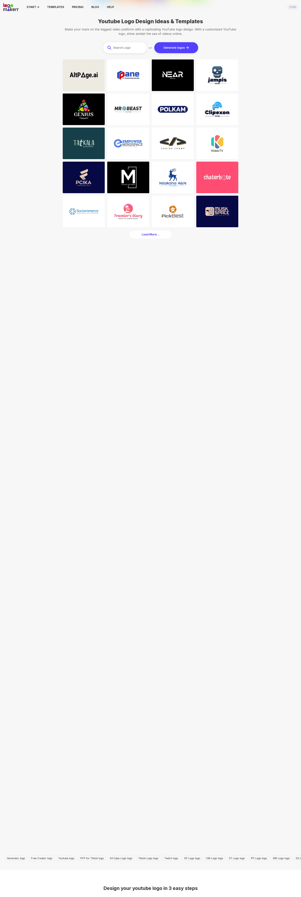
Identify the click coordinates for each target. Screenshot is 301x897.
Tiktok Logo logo (148, 858)
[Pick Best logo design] (173, 211)
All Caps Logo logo (121, 858)
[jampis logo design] (217, 75)
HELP (110, 7)
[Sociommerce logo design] (84, 211)
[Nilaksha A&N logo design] (173, 177)
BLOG (95, 7)
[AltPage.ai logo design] (84, 75)
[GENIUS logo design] (84, 109)
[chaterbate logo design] (217, 177)
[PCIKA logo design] (84, 177)
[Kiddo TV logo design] (217, 143)
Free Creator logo (41, 858)
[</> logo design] (173, 143)
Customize (85, 87)
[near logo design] (173, 75)
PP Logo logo (259, 858)
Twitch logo (171, 858)
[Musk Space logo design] (217, 211)
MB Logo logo (281, 858)
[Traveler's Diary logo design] (128, 211)
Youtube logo (66, 858)
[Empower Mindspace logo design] (128, 143)
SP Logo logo (192, 858)
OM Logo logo (214, 858)
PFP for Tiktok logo (92, 858)
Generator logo (16, 858)
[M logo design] (128, 177)
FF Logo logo (237, 858)
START (31, 7)
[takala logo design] (84, 143)
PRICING (78, 7)
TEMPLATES (55, 7)
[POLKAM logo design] (173, 109)
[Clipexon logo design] (217, 109)
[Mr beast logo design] (128, 109)
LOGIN (292, 7)
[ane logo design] (128, 75)
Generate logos (174, 47)
